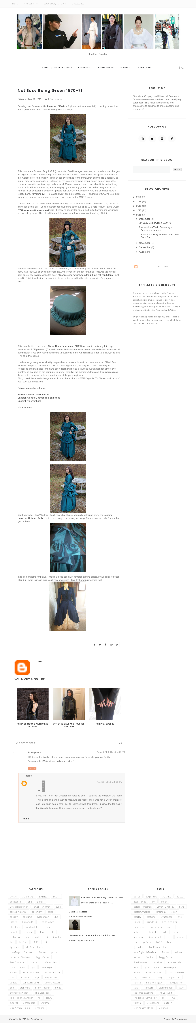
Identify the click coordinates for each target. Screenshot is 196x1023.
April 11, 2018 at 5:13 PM (110, 782)
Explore (125, 68)
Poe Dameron (17, 962)
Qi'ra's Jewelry (105, 724)
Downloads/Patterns (55, 4)
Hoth (51, 932)
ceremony (37, 911)
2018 (139, 206)
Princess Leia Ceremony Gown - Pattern (102, 897)
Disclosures (78, 4)
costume (27, 916)
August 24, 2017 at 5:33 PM (111, 752)
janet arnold (32, 937)
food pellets (32, 927)
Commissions (106, 68)
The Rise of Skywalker (21, 997)
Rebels (13, 972)
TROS (49, 997)
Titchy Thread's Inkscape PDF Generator (69, 346)
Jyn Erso (23, 942)
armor (40, 901)
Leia (46, 942)
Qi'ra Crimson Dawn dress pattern (32, 725)
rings (37, 977)
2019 (139, 201)
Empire (13, 921)
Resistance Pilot (31, 972)
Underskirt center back (29, 401)
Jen (38, 790)
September (145, 247)
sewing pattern (52, 982)
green (46, 927)
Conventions (62, 68)
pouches (34, 962)
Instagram (15, 937)
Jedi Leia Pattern (78, 911)
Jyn (11, 942)
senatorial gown (31, 982)
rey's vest (24, 977)
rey (11, 977)
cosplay (14, 916)
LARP (35, 942)
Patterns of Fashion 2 (58, 106)
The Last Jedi (42, 992)
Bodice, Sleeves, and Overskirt (34, 394)
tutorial (14, 1002)
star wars (25, 987)
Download (144, 68)
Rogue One (51, 977)
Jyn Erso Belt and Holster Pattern (69, 725)
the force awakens (20, 992)
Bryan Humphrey (42, 906)
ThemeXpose (180, 1019)
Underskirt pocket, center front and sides (39, 397)
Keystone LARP (40, 194)
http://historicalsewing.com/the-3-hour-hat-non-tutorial (85, 275)
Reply (32, 768)
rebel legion (47, 967)
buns (58, 906)
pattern (55, 952)
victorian (39, 1007)
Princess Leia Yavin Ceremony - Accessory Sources (155, 228)
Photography (31, 4)
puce (12, 967)
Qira (33, 967)
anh (30, 901)
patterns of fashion (20, 957)
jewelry (57, 937)
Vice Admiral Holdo (20, 1007)
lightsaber (15, 947)
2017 (139, 210)
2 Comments (55, 99)
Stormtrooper (42, 987)
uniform (45, 1002)
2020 (139, 197)
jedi (46, 937)
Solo (12, 987)
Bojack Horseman (19, 906)
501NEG (43, 896)
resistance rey (52, 972)
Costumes (84, 68)
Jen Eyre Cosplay (35, 1019)
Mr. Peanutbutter (35, 947)
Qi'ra (22, 967)
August (143, 251)
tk (39, 997)
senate (13, 982)
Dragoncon (43, 916)
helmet (13, 932)
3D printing (28, 896)
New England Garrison (21, 952)
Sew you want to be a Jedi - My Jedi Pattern (92, 935)
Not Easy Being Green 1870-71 (154, 222)
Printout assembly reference (32, 388)
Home (15, 4)
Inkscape (109, 346)
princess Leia (50, 962)
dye (56, 916)
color (50, 911)
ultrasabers (29, 1002)
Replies (28, 775)
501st (56, 896)
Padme (42, 952)
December (145, 219)
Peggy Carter (42, 957)
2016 (139, 215)
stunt (58, 987)
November (145, 243)
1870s (13, 896)
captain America (18, 911)
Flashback (15, 927)
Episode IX (27, 921)
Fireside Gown (46, 921)
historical (27, 932)
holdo (41, 932)
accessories (16, 901)
